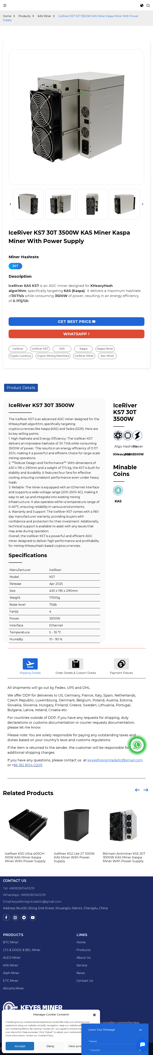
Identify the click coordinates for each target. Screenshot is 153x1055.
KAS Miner (44, 16)
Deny (50, 1046)
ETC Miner (10, 980)
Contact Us (84, 980)
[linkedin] (15, 917)
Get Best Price (74, 321)
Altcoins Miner (13, 988)
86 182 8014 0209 (28, 765)
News (80, 973)
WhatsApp (75, 334)
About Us (83, 957)
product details (21, 387)
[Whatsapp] (137, 745)
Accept (20, 1046)
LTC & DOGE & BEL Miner (21, 950)
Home (7, 16)
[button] (94, 1014)
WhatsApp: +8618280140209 (24, 895)
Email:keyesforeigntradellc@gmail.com (32, 901)
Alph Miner (11, 973)
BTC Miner (11, 942)
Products (24, 16)
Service (81, 965)
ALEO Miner (12, 957)
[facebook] (6, 917)
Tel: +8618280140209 (18, 888)
